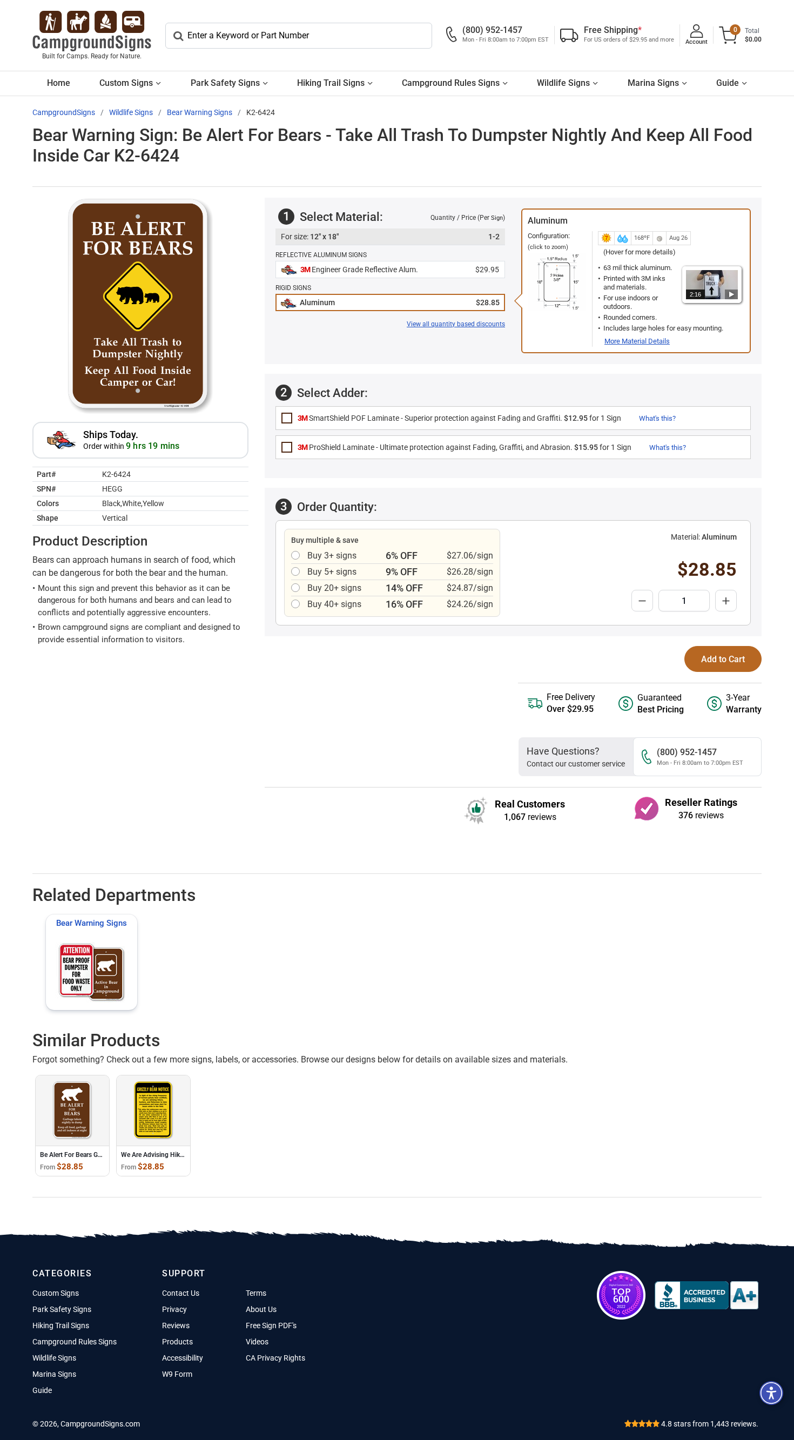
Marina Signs (653, 83)
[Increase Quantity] (726, 600)
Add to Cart (723, 659)
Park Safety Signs (225, 83)
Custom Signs (126, 83)
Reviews (176, 1325)
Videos (257, 1341)
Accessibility (182, 1358)
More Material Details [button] (637, 341)
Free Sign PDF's (271, 1325)
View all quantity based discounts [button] (456, 324)
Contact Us (180, 1293)
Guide (727, 83)
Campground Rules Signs (451, 83)
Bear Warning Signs (91, 923)
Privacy (174, 1309)
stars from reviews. (709, 1423)
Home (58, 83)
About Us (261, 1309)
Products (177, 1341)
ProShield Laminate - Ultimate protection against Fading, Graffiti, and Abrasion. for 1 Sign (464, 447)
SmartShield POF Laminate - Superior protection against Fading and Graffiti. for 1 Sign (459, 418)
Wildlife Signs (563, 83)
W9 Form (177, 1374)
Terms (256, 1293)
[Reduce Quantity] (642, 600)
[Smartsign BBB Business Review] (706, 1295)
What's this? (657, 418)
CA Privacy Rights (275, 1358)
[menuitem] (58, 83)
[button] (390, 269)
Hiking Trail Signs (331, 83)
